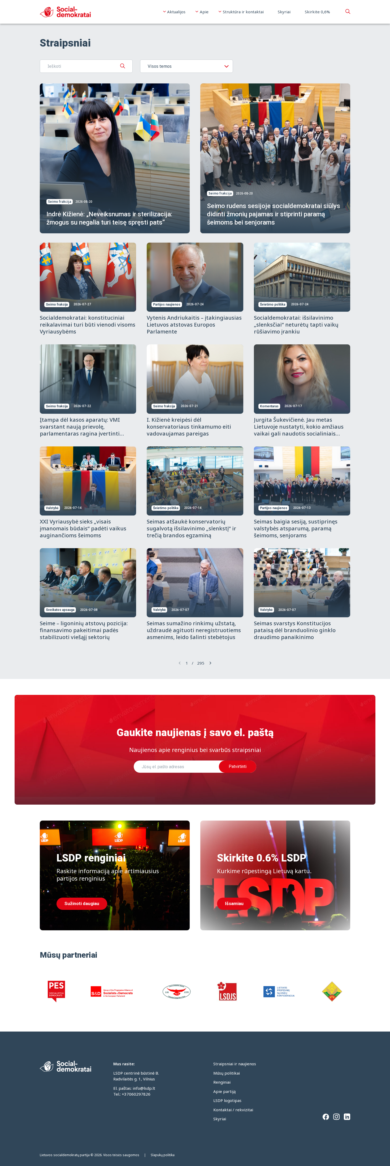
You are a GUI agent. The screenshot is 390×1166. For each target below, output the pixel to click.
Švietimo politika (272, 304)
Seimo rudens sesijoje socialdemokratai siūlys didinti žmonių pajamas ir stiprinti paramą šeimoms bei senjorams (273, 214)
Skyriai (284, 11)
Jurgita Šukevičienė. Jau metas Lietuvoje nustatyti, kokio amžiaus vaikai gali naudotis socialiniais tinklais (299, 430)
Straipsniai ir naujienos (234, 1063)
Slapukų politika (163, 1155)
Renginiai (222, 1082)
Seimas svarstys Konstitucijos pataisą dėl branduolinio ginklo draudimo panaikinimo (295, 630)
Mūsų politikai (226, 1073)
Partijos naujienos (166, 304)
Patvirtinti (237, 766)
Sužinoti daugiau (81, 903)
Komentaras (269, 406)
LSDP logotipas (227, 1100)
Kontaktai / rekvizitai (233, 1109)
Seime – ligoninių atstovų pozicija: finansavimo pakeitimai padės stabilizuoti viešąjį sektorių (84, 630)
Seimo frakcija (59, 201)
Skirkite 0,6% (317, 11)
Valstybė (52, 508)
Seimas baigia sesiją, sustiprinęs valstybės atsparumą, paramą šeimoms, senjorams (295, 528)
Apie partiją (224, 1091)
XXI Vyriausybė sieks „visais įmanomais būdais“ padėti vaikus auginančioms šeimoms (83, 528)
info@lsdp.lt (144, 1088)
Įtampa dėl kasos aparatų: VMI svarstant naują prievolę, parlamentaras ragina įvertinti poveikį (80, 430)
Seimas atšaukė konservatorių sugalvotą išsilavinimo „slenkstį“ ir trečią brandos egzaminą (191, 528)
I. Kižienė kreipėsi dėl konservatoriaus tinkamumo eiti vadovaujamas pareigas (189, 426)
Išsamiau (234, 903)
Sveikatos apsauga (60, 610)
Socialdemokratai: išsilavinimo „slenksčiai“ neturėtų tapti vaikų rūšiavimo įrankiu (296, 324)
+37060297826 (136, 1094)
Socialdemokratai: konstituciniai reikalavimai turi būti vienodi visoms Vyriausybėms (87, 324)
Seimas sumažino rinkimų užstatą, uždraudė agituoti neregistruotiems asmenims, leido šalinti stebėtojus (194, 630)
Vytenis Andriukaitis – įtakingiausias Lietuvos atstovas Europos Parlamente (194, 324)
